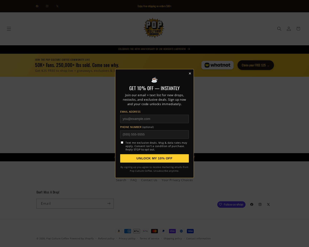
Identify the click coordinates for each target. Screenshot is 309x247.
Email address (130, 111)
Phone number (137, 127)
